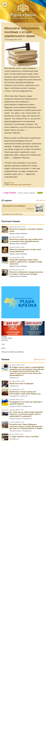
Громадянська (14, 377)
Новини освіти (17, 184)
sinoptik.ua (13, 352)
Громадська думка (15, 406)
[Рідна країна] (23, 11)
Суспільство (23, 396)
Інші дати (39, 200)
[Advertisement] (23, 577)
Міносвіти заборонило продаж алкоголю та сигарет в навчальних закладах (26, 273)
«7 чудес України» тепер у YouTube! (24, 437)
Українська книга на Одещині (21, 383)
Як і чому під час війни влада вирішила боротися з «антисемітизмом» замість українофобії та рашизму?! (26, 414)
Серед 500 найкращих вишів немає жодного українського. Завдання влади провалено (25, 262)
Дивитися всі (38, 359)
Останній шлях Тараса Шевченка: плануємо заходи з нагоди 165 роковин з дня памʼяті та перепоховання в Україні (26, 426)
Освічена (28, 184)
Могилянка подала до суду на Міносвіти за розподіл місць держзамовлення (26, 240)
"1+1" (12, 183)
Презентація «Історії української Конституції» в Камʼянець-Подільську (25, 393)
